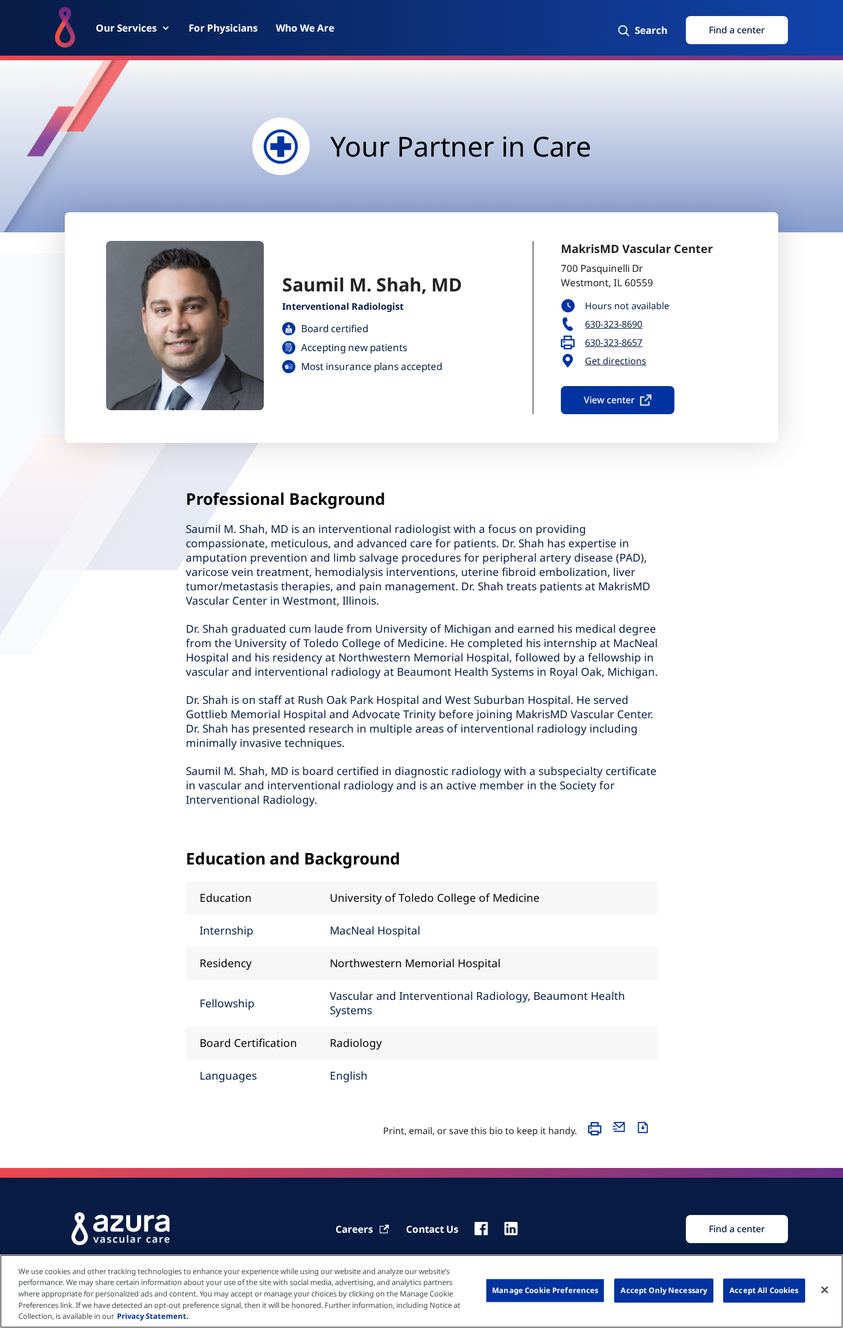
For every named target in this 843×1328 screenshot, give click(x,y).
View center (609, 400)
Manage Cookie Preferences (545, 1290)
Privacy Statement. (153, 1316)
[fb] (481, 1229)
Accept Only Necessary (663, 1290)
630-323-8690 (613, 324)
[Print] (598, 1134)
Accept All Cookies (763, 1290)
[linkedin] (511, 1229)
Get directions (615, 361)
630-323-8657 (613, 343)
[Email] (622, 1134)
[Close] (824, 1290)
